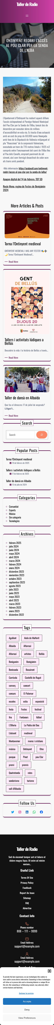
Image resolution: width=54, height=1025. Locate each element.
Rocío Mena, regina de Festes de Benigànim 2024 (24, 188)
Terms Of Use (27, 877)
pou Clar (39, 757)
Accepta (27, 1001)
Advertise (27, 908)
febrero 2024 (15, 564)
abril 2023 (14, 600)
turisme (30, 781)
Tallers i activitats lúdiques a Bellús (23, 470)
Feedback (27, 888)
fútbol (39, 717)
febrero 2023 (15, 607)
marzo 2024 (14, 561)
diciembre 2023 (16, 571)
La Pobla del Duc (31, 725)
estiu (25, 701)
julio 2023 (13, 589)
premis (25, 765)
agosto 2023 (15, 586)
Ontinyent (27, 749)
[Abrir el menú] (27, 16)
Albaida (12, 646)
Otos (42, 749)
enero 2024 (14, 568)
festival (38, 709)
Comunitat (13, 506)
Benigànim (31, 662)
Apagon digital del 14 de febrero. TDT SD (22, 179)
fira (10, 717)
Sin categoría (15, 517)
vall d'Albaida (15, 788)
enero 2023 (14, 611)
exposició (39, 701)
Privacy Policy (27, 882)
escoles (12, 701)
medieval (28, 733)
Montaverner (14, 741)
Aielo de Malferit (31, 638)
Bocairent (30, 670)
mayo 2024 (14, 553)
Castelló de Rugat (33, 677)
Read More (14, 261)
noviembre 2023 (16, 575)
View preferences (27, 1018)
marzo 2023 (14, 604)
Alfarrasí (12, 654)
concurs (12, 693)
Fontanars (24, 717)
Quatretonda (14, 773)
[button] (49, 970)
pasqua (12, 757)
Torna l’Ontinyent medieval (19, 459)
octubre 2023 (15, 579)
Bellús (41, 654)
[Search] (41, 435)
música (12, 749)
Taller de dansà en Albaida (18, 481)
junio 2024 (14, 550)
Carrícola (13, 677)
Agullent (12, 638)
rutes (30, 773)
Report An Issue (27, 893)
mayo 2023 (14, 596)
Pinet (25, 757)
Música (12, 514)
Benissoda (13, 670)
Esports (12, 510)
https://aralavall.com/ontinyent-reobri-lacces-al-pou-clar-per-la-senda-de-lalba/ (25, 170)
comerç (12, 685)
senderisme (14, 781)
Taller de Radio (27, 4)
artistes (27, 654)
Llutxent (12, 733)
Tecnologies (14, 521)
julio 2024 (13, 546)
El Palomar (28, 693)
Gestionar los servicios (26, 993)
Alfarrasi (27, 646)
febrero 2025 (15, 543)
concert (26, 685)
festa (11, 709)
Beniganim (14, 662)
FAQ (27, 903)
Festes (24, 709)
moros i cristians (35, 741)
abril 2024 (14, 557)
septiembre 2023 (17, 582)
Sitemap (27, 898)
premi (11, 765)
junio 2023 (14, 593)
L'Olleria (12, 725)
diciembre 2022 (16, 614)
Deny (27, 1009)
